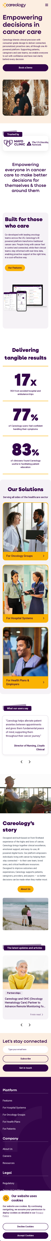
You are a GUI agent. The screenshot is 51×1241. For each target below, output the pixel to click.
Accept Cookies (25, 1235)
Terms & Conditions (13, 1190)
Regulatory (8, 1183)
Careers (7, 1156)
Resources (9, 1163)
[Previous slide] (21, 761)
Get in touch (25, 1068)
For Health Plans (11, 1121)
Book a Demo (25, 67)
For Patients (9, 1128)
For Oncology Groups (14, 1114)
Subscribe (25, 1058)
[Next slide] (29, 761)
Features (7, 1100)
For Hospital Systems (14, 1107)
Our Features (15, 267)
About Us (25, 889)
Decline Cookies (25, 1226)
